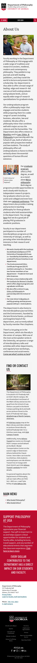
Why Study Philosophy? (16, 500)
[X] (14, 651)
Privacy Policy (6, 594)
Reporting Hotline (26, 640)
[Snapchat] (20, 651)
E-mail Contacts (7, 604)
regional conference (20, 201)
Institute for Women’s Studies (21, 281)
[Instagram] (17, 651)
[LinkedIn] (25, 651)
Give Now (20, 20)
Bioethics (7, 134)
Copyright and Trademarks (11, 632)
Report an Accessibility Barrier (26, 636)
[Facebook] (12, 651)
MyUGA (11, 628)
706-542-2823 (13, 602)
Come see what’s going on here (16, 354)
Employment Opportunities (26, 628)
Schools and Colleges (11, 625)
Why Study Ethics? (14, 503)
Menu (4, 20)
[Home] (18, 9)
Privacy (26, 632)
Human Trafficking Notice (11, 640)
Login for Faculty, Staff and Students (14, 597)
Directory (26, 625)
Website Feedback (11, 636)
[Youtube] (22, 651)
